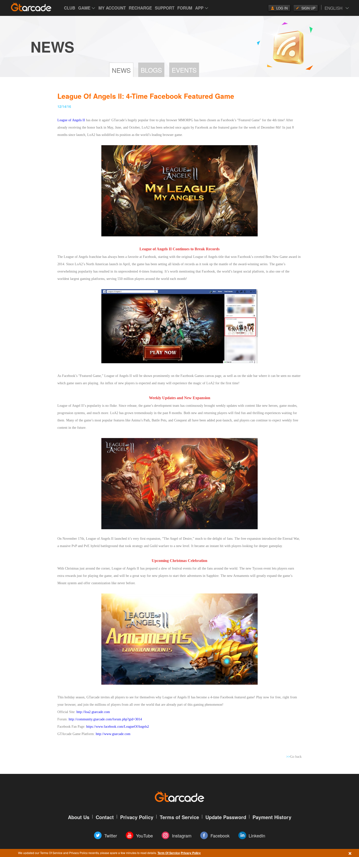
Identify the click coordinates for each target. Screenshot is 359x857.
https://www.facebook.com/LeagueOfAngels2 (117, 726)
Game (84, 8)
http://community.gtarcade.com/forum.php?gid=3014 (105, 719)
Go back (294, 756)
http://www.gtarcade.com (113, 734)
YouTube (144, 835)
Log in (282, 8)
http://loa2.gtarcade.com (93, 712)
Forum (184, 8)
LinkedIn (257, 835)
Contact (105, 817)
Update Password (225, 817)
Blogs (151, 69)
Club (69, 8)
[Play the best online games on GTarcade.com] (31, 6)
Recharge (140, 8)
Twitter (110, 835)
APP (199, 8)
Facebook (220, 835)
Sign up (308, 8)
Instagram (181, 835)
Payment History (272, 817)
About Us (78, 817)
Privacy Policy (191, 852)
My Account (112, 8)
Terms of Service (179, 817)
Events (184, 69)
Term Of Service (169, 852)
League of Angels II (71, 120)
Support (164, 8)
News (121, 70)
